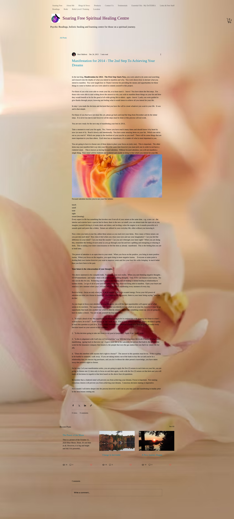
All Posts (63, 38)
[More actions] (160, 54)
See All (171, 426)
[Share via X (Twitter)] (79, 405)
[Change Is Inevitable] (117, 441)
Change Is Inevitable (111, 455)
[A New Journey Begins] (156, 441)
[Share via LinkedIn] (85, 405)
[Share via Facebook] (73, 405)
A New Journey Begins (152, 455)
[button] (229, 20)
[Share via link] (91, 405)
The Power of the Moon (73, 435)
